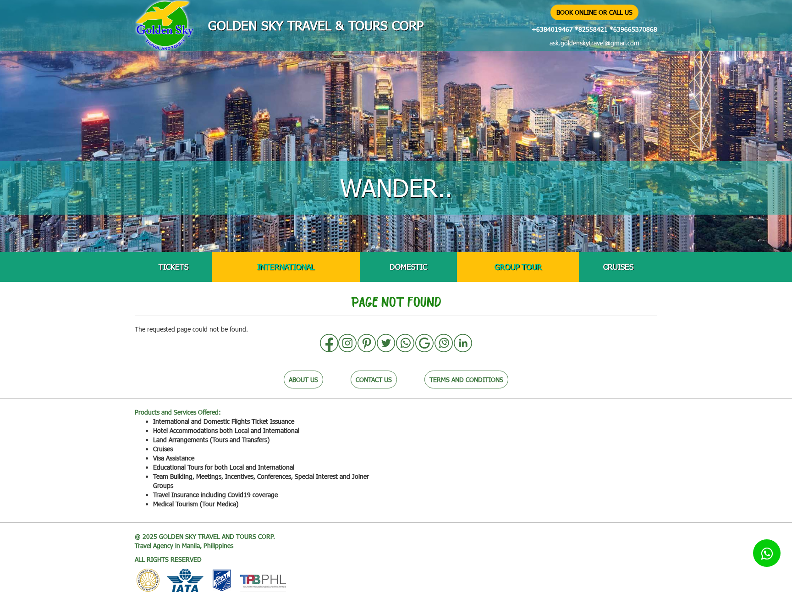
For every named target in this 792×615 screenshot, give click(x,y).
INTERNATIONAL (285, 266)
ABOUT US (303, 379)
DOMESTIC (408, 266)
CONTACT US (374, 379)
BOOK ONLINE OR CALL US (594, 12)
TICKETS (173, 266)
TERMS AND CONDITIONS (466, 379)
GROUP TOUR (518, 266)
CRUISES (618, 266)
